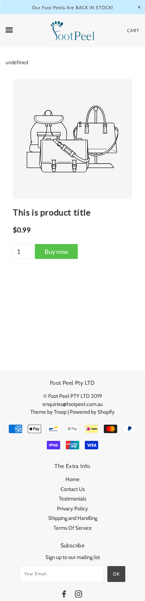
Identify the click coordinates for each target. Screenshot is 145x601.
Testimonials (72, 499)
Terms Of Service (72, 528)
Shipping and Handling (72, 518)
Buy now (56, 251)
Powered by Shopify (92, 412)
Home (72, 479)
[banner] (72, 31)
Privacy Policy (72, 508)
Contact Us (73, 489)
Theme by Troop (48, 412)
